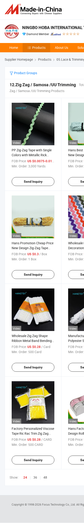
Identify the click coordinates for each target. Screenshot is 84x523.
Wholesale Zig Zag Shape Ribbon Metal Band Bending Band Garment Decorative (32, 341)
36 (35, 477)
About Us (61, 47)
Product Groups (25, 73)
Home (13, 47)
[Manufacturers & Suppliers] (34, 9)
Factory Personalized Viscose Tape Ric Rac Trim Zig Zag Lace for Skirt (33, 433)
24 (25, 477)
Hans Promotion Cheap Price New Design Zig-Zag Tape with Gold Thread (32, 248)
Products (39, 47)
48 (45, 477)
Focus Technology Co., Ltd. (59, 504)
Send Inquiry (33, 181)
